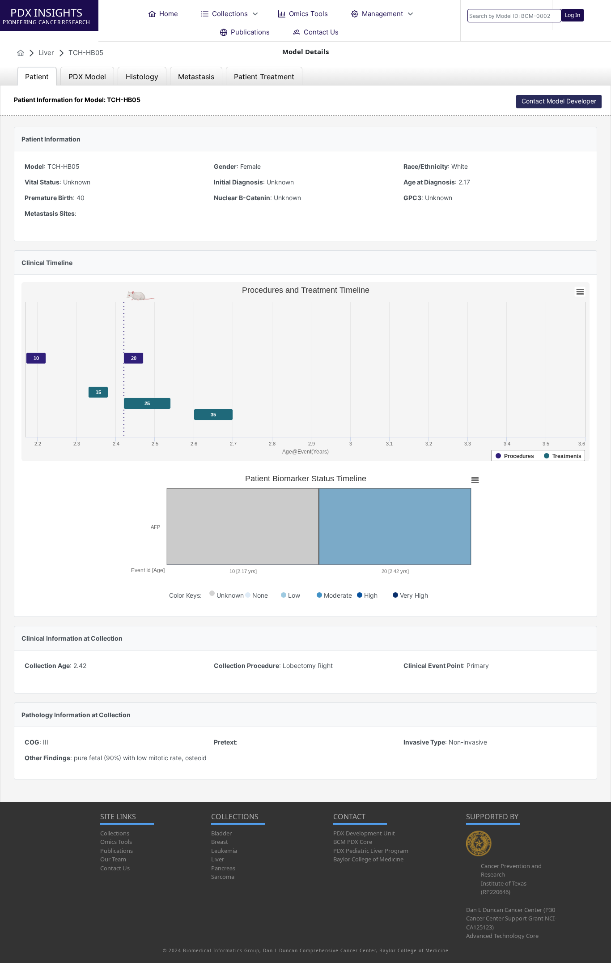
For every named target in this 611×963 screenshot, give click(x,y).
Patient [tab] (37, 76)
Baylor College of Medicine (368, 859)
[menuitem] (163, 13)
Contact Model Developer (559, 101)
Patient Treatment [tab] (264, 76)
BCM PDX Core (352, 842)
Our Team (113, 859)
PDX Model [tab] (87, 76)
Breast (219, 842)
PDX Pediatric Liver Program (370, 851)
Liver (217, 859)
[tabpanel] (305, 444)
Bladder (221, 833)
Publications (116, 851)
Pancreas (223, 868)
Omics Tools (116, 842)
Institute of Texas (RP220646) (503, 887)
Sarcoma (222, 877)
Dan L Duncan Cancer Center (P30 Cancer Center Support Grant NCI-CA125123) (511, 918)
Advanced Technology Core (502, 936)
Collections (114, 833)
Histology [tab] (142, 76)
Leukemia (224, 851)
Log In (572, 15)
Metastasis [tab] (196, 76)
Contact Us (115, 868)
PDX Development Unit (364, 833)
